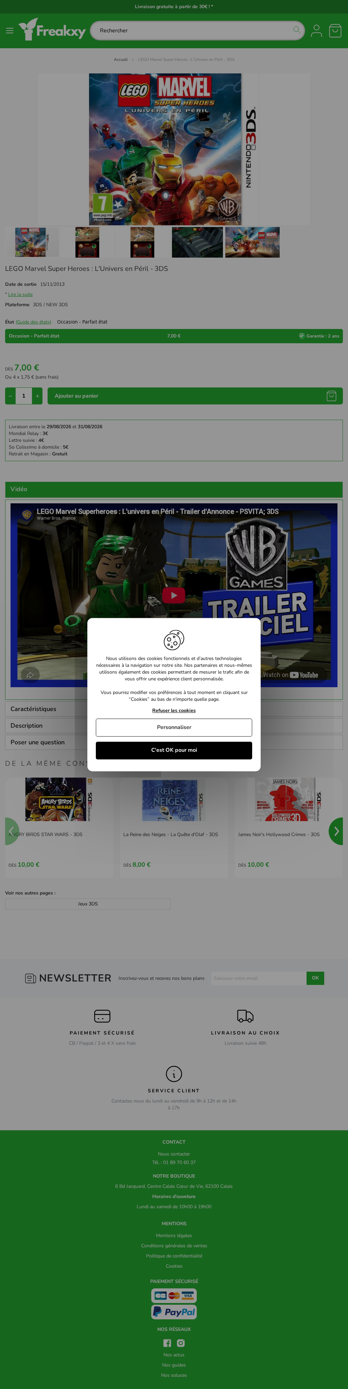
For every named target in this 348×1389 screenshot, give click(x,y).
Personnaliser (174, 727)
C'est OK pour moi (174, 750)
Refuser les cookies (174, 711)
